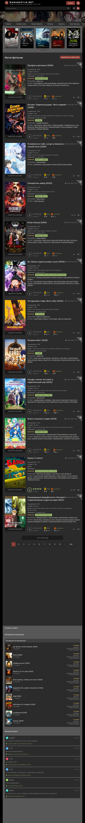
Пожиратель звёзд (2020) (40, 183)
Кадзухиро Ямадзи (50, 83)
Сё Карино (67, 438)
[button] (39, 49)
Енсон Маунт (38, 125)
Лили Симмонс (38, 478)
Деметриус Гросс (33, 480)
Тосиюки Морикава (54, 521)
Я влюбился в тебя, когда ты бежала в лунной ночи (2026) (46, 145)
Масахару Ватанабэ (43, 277)
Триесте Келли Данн (50, 478)
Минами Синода (47, 283)
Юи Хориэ (70, 281)
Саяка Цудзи (73, 517)
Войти (70, 3)
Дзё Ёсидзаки (41, 162)
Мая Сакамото (38, 83)
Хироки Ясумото (62, 83)
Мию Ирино (37, 164)
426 (71, 544)
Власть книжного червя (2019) (42, 418)
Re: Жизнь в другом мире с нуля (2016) (46, 261)
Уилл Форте (55, 358)
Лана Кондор (46, 358)
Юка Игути (37, 436)
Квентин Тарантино (43, 317)
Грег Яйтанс (56, 474)
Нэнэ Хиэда (65, 400)
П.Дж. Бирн (63, 358)
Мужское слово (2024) (16, 796)
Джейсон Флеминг (42, 129)
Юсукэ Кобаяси (48, 281)
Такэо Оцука (46, 240)
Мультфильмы (75, 24)
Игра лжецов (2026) (37, 222)
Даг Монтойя (56, 360)
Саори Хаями (46, 164)
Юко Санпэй (75, 438)
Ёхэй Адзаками (67, 164)
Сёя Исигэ (73, 240)
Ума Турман (53, 319)
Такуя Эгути (70, 283)
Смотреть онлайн (15, 97)
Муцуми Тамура (46, 436)
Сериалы (61, 24)
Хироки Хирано (54, 517)
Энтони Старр (38, 476)
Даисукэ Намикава (34, 521)
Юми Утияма (38, 520)
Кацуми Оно (40, 398)
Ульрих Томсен (61, 476)
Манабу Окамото (42, 517)
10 (60, 544)
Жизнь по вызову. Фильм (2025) (19, 775)
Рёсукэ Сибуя (63, 517)
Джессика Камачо (54, 127)
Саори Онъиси (41, 402)
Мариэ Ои (49, 85)
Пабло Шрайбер (58, 125)
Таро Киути (47, 242)
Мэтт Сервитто (73, 478)
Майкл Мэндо (47, 125)
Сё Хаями (56, 436)
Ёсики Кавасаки (63, 434)
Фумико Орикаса (37, 438)
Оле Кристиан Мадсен (43, 474)
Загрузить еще (42, 538)
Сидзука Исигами (59, 283)
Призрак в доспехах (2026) (40, 65)
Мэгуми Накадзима (65, 436)
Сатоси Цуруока (66, 521)
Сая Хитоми (38, 240)
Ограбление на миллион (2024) (19, 765)
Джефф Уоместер (42, 123)
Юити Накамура (74, 83)
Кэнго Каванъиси (52, 402)
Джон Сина (37, 358)
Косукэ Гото (65, 85)
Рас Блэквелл (62, 478)
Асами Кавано (41, 238)
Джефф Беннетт (69, 125)
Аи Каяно (77, 520)
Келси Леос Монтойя (68, 360)
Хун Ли (69, 476)
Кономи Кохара (56, 164)
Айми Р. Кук (47, 360)
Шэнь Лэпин (40, 199)
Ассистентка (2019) (15, 786)
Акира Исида (32, 402)
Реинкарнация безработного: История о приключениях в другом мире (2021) (46, 498)
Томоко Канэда (33, 85)
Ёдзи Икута (56, 85)
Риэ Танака (44, 521)
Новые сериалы (36, 24)
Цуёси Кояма (47, 438)
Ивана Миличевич (50, 476)
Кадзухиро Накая (56, 240)
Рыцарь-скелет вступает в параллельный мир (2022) (40, 380)
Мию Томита (56, 400)
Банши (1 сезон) (35, 458)
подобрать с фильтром (70, 57)
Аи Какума (59, 520)
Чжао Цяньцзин (39, 201)
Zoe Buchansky (73, 358)
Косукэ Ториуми (63, 402)
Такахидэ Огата (52, 434)
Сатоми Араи (37, 283)
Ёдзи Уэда (66, 240)
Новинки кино (21, 24)
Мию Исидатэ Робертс (41, 319)
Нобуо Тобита (32, 242)
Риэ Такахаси (38, 281)
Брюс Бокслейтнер (41, 127)
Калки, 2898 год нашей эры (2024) (20, 744)
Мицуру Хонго (41, 434)
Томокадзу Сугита (49, 520)
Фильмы (50, 24)
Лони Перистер (66, 474)
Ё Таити (40, 242)
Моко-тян (39, 81)
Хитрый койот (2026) (38, 340)
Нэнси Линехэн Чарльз (35, 360)
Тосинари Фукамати (67, 242)
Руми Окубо (74, 402)
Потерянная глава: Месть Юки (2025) (46, 301)
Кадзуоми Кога (68, 277)
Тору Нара (41, 85)
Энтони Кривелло (67, 127)
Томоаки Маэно (39, 400)
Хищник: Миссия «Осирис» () (19, 754)
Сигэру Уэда (72, 434)
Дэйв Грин (39, 356)
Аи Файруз (48, 400)
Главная (8, 24)
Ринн (74, 521)
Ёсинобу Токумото (56, 277)
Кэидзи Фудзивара (60, 281)
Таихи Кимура (55, 242)
